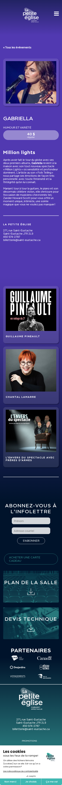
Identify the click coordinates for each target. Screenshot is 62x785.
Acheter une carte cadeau (24, 559)
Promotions (29, 741)
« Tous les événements (17, 47)
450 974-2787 (11, 236)
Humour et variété (17, 127)
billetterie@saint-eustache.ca (21, 240)
